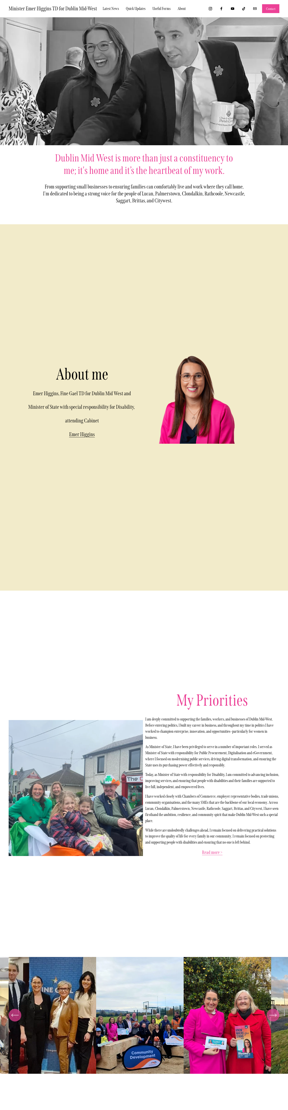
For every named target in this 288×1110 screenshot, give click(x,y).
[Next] (273, 1015)
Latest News (111, 8)
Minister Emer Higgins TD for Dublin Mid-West (53, 8)
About (182, 8)
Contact (270, 9)
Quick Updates (135, 8)
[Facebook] (221, 9)
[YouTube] (232, 9)
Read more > (212, 852)
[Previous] (15, 1015)
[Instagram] (210, 9)
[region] (144, 1017)
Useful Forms (161, 8)
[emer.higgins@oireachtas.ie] (255, 9)
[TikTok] (244, 9)
